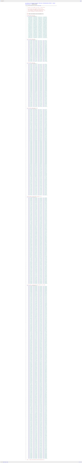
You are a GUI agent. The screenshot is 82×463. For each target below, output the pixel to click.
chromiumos (33, 3)
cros (30, 3)
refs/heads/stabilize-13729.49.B (47, 3)
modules (54, 3)
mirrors (28, 3)
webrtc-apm (40, 3)
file (38, 5)
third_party (36, 3)
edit (40, 5)
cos (25, 3)
